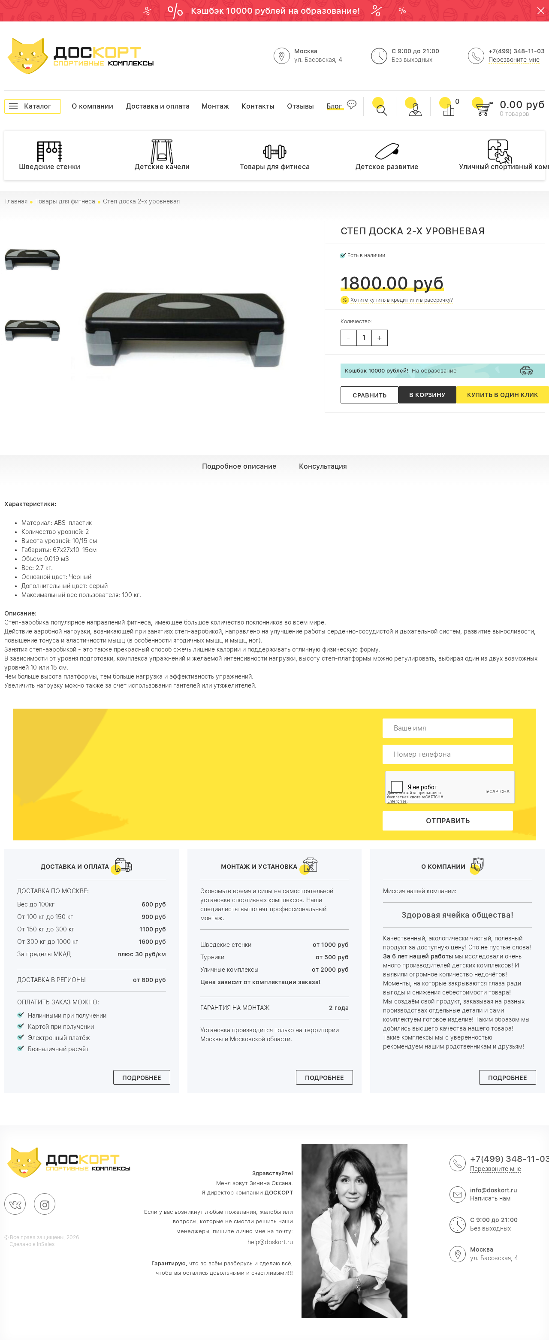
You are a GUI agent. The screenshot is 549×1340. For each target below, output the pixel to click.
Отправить (448, 821)
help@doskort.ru (270, 1242)
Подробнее (141, 1077)
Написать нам (490, 1198)
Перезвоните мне (514, 59)
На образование (401, 370)
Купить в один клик (502, 394)
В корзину (427, 394)
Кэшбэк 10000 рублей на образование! (276, 11)
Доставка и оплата (126, 106)
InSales (45, 1244)
